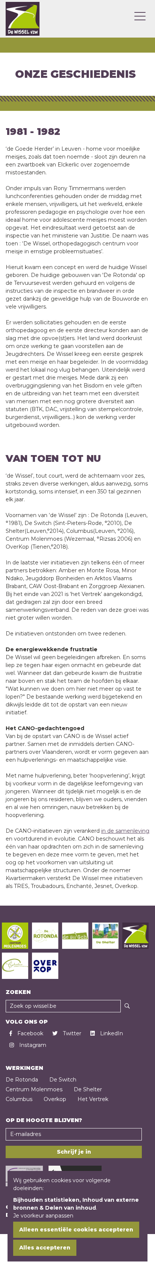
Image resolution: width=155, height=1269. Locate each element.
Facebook (29, 1033)
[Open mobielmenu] (140, 17)
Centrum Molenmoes (34, 1089)
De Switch (62, 1079)
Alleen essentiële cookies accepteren (76, 1229)
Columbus (19, 1099)
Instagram (32, 1045)
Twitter (71, 1033)
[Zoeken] (127, 1006)
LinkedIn (111, 1033)
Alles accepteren (44, 1247)
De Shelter (88, 1089)
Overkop (55, 1099)
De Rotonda (22, 1079)
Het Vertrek (93, 1099)
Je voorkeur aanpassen (43, 1215)
